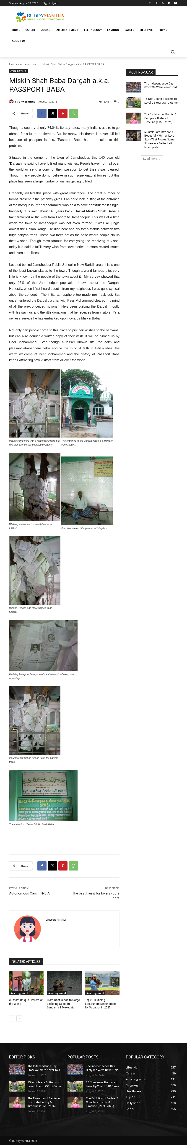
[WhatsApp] (73, 113)
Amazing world (29, 64)
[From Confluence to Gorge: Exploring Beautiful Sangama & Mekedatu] (64, 983)
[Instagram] (156, 3)
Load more (150, 159)
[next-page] (19, 1018)
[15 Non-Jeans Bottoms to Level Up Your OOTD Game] (133, 102)
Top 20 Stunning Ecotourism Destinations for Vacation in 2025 (101, 1003)
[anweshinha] (12, 101)
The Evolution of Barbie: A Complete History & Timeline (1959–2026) (160, 118)
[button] (172, 52)
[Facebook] (150, 3)
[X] (162, 3)
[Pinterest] (63, 113)
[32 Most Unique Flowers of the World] (26, 983)
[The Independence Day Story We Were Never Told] (133, 87)
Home (13, 64)
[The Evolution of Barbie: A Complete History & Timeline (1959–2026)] (133, 118)
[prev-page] (12, 1018)
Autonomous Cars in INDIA (29, 893)
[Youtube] (175, 3)
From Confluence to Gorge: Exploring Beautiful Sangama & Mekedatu (64, 1003)
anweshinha (27, 101)
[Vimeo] (168, 3)
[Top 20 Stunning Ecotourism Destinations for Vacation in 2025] (102, 983)
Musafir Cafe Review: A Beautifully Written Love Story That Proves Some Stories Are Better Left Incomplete (159, 139)
